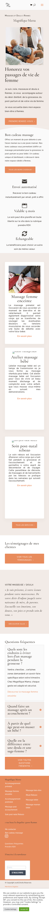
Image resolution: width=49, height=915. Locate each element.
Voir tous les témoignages (24, 558)
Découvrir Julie (17, 624)
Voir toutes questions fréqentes (24, 763)
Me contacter (10, 829)
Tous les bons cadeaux (20, 170)
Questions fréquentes (14, 843)
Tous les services (24, 525)
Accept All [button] (24, 909)
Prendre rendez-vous (21, 121)
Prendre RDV (10, 846)
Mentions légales (11, 887)
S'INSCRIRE (17, 873)
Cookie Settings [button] (10, 909)
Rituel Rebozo (31, 795)
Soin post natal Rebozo (14, 814)
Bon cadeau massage (14, 833)
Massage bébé (32, 800)
